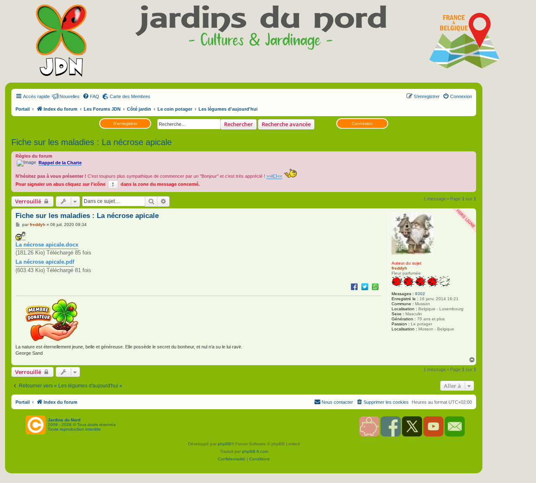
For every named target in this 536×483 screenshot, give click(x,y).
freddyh (399, 268)
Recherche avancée (286, 124)
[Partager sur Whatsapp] (375, 286)
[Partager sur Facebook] (354, 286)
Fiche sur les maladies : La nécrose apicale (91, 142)
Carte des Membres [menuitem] (130, 96)
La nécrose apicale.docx (46, 245)
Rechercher (238, 124)
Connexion (362, 123)
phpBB (224, 443)
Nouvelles (69, 96)
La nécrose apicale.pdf (44, 262)
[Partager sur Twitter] (364, 286)
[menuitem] (90, 96)
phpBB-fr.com (255, 451)
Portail (22, 109)
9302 (420, 293)
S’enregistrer (125, 123)
